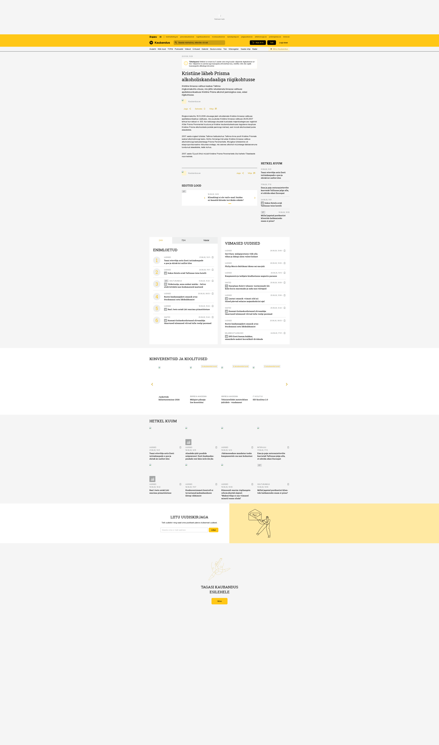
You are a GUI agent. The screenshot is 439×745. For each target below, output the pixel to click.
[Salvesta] (212, 257)
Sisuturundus (215, 49)
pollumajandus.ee (275, 37)
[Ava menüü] (160, 36)
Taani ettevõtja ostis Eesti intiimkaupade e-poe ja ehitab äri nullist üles (273, 175)
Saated (167, 317)
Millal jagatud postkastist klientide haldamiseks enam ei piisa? (273, 218)
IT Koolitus (258, 396)
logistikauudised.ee (203, 37)
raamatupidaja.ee (233, 37)
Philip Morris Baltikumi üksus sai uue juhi (245, 266)
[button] (184, 530)
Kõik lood (162, 49)
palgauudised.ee (247, 37)
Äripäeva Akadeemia (198, 396)
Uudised (167, 257)
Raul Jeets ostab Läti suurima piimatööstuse (189, 309)
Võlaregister (234, 49)
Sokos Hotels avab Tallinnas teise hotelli (187, 273)
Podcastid (179, 49)
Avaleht (152, 49)
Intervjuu (261, 447)
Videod (188, 49)
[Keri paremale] (255, 198)
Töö (225, 49)
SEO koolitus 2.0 (260, 399)
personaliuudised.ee (187, 37)
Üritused (196, 49)
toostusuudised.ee (218, 37)
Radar (254, 49)
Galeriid (205, 49)
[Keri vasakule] (204, 198)
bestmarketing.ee (172, 37)
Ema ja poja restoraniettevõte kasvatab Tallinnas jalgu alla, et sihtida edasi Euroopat (275, 190)
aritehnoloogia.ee (261, 37)
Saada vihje (245, 49)
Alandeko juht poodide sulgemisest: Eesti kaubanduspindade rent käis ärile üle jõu (199, 456)
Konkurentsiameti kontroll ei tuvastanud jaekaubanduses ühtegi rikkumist (199, 493)
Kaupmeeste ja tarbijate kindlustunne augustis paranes (251, 276)
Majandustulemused (234, 333)
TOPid (170, 49)
